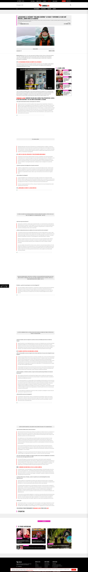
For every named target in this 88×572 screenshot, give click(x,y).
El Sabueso (46, 557)
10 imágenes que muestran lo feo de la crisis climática (30, 458)
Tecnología (49, 8)
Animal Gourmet (47, 556)
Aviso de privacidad (38, 558)
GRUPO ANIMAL (33, 1)
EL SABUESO (44, 1)
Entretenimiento (36, 8)
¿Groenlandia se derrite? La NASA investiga (27, 179)
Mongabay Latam (20, 94)
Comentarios (44, 512)
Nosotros (36, 556)
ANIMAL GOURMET (55, 1)
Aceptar (74, 569)
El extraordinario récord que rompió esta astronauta (29, 57)
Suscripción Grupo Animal (57, 556)
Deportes (54, 8)
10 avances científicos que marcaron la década (28, 342)
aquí (48, 499)
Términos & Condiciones (56, 562)
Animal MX (46, 558)
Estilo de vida (43, 8)
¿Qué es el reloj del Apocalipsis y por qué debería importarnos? (31, 145)
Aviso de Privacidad (29, 570)
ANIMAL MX (49, 1)
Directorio (37, 557)
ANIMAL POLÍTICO (39, 1)
